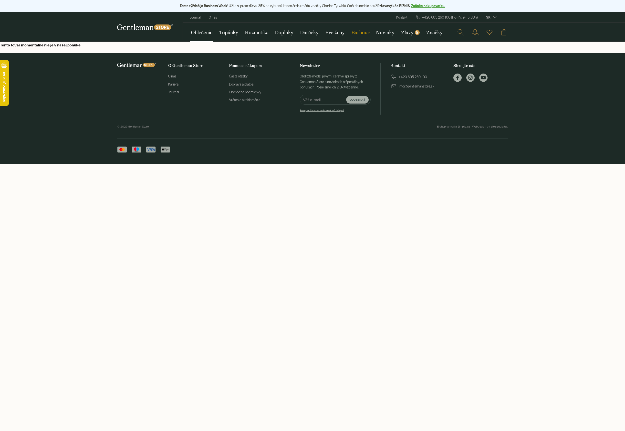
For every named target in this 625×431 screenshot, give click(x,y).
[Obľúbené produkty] (489, 32)
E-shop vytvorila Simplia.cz (453, 126)
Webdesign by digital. (490, 126)
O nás (213, 17)
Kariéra (173, 84)
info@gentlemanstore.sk (416, 86)
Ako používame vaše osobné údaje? (322, 110)
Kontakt (401, 17)
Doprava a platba (241, 84)
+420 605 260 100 (413, 77)
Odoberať (357, 99)
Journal (195, 17)
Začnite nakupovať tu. (428, 6)
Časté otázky (238, 76)
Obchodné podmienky (245, 92)
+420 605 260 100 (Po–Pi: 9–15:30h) (450, 17)
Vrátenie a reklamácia (244, 100)
